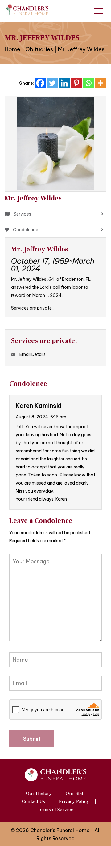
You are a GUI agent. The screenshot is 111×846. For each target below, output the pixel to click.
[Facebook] (40, 83)
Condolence (25, 230)
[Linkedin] (64, 83)
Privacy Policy (74, 801)
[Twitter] (52, 83)
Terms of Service (55, 809)
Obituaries (39, 49)
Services (22, 214)
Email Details (32, 354)
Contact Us (33, 801)
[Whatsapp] (88, 83)
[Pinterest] (76, 83)
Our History (39, 793)
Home (12, 49)
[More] (100, 83)
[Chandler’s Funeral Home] (28, 9)
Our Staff (75, 793)
